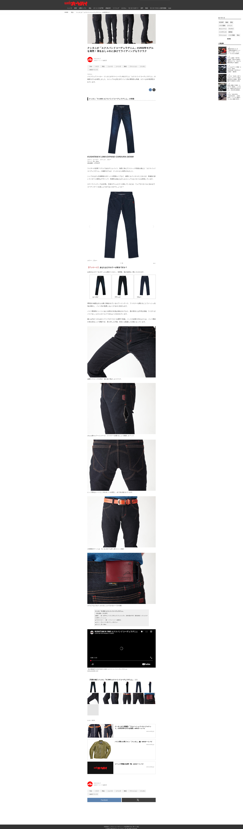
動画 (227, 22)
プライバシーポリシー (116, 826)
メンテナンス (222, 32)
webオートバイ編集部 (100, 60)
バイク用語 (232, 35)
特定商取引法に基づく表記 (131, 826)
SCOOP (221, 22)
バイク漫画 (222, 25)
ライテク (231, 28)
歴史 (231, 22)
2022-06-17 (97, 58)
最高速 (230, 32)
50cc (238, 35)
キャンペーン (222, 28)
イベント (229, 25)
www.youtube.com (92, 671)
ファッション (222, 35)
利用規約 (106, 826)
